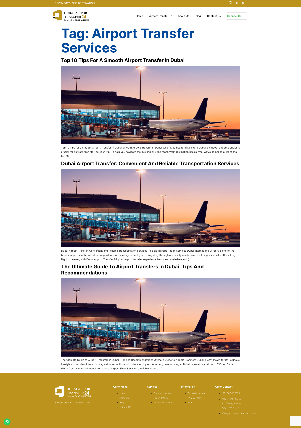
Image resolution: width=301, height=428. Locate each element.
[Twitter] (236, 3)
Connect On (234, 16)
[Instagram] (230, 3)
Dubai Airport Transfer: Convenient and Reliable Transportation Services (150, 163)
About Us (183, 16)
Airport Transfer (158, 16)
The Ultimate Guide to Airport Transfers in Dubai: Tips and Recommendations (132, 270)
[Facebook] (243, 3)
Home (139, 16)
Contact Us (214, 16)
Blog (198, 16)
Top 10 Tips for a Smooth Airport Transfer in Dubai (123, 60)
